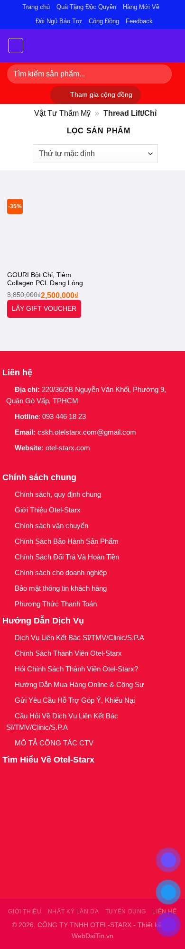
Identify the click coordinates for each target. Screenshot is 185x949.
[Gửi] (160, 74)
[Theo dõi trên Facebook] (8, 464)
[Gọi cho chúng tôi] (58, 464)
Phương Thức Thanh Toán (56, 604)
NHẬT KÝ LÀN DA (73, 911)
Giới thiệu (24, 911)
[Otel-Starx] (92, 45)
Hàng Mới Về (141, 6)
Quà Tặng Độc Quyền (86, 6)
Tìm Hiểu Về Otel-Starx (48, 759)
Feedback (139, 21)
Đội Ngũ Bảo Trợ (59, 21)
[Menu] (15, 45)
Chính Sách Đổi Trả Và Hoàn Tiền (67, 557)
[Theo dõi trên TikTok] (33, 464)
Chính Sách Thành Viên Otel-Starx (69, 653)
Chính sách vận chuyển (51, 525)
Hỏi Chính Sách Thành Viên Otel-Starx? (77, 669)
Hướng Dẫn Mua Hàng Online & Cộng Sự (79, 684)
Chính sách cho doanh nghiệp (62, 572)
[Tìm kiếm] (174, 45)
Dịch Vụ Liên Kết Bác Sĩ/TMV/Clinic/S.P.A (79, 637)
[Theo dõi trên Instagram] (21, 464)
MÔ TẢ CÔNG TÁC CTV (54, 743)
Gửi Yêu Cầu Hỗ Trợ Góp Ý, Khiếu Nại (75, 700)
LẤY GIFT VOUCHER (44, 308)
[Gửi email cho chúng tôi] (45, 464)
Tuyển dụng (125, 911)
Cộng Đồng (104, 21)
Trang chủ (36, 6)
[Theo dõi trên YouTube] (70, 464)
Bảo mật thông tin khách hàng (61, 588)
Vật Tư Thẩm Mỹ (62, 113)
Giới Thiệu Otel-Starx (48, 510)
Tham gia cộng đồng (101, 94)
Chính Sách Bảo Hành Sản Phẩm (68, 541)
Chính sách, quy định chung (58, 494)
